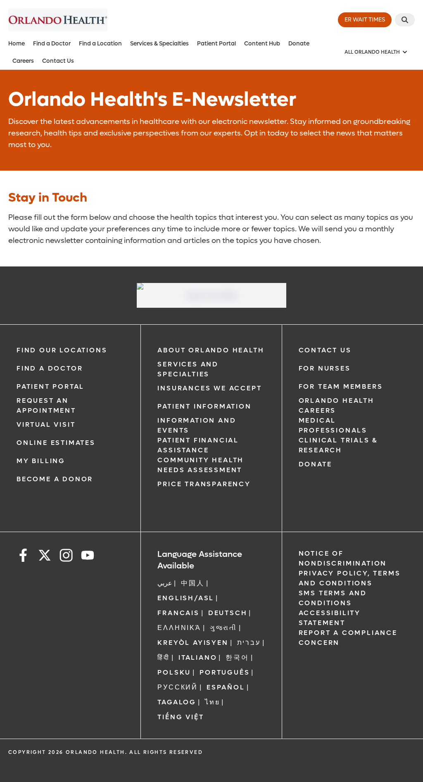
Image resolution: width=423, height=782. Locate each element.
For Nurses (325, 368)
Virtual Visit (46, 424)
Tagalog (176, 702)
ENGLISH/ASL (185, 598)
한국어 (237, 657)
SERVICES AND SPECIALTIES (188, 369)
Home (16, 44)
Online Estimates (56, 442)
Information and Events (196, 425)
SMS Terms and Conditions (333, 598)
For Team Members (341, 386)
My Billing (41, 460)
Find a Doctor (52, 44)
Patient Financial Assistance (198, 445)
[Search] (405, 19)
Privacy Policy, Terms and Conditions (350, 578)
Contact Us (58, 61)
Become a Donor (55, 479)
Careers (23, 61)
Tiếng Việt (180, 717)
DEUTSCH (227, 612)
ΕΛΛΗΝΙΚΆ (179, 627)
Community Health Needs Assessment (200, 465)
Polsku (174, 672)
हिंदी (163, 657)
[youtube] (87, 557)
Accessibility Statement (330, 617)
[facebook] (23, 557)
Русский (177, 687)
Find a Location (100, 44)
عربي (164, 583)
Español (226, 687)
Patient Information (204, 406)
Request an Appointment (46, 405)
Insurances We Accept (209, 388)
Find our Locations (62, 350)
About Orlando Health (210, 350)
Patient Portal (216, 44)
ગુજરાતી (223, 627)
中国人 (192, 583)
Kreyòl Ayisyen (192, 642)
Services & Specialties (159, 44)
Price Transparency (203, 484)
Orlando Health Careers (336, 405)
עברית (249, 642)
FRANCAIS (178, 612)
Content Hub (262, 44)
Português (225, 672)
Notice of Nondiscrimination (343, 558)
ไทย (212, 702)
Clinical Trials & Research (338, 445)
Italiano (197, 657)
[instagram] (66, 557)
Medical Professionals (333, 425)
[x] (44, 557)
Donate (298, 44)
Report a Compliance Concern (348, 637)
